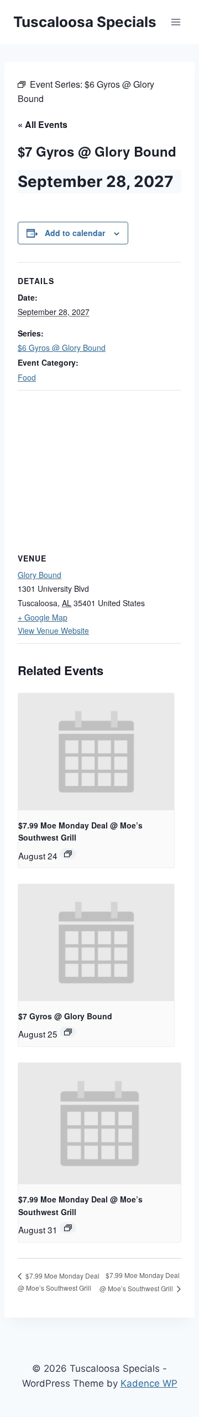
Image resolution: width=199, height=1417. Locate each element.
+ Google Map (42, 617)
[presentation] (96, 751)
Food (27, 377)
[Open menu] (175, 21)
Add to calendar (75, 232)
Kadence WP (149, 1383)
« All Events (42, 124)
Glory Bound (39, 574)
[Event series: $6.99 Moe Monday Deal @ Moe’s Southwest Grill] (68, 854)
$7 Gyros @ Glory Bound (65, 1016)
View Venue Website (53, 630)
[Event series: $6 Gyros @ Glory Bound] (68, 1032)
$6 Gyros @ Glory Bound (62, 347)
